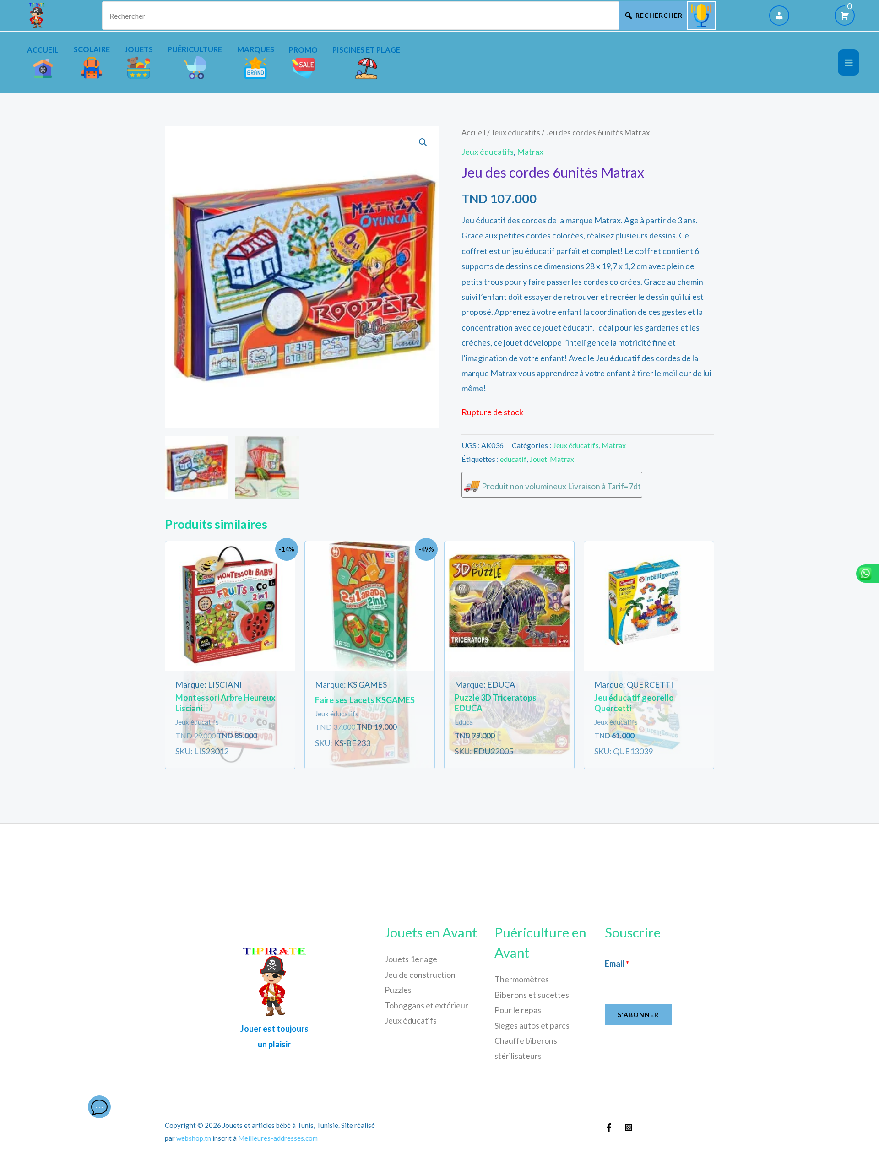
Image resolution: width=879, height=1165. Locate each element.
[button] (423, 142)
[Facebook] (609, 1127)
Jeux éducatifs (515, 132)
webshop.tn (193, 1138)
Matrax (530, 151)
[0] (844, 15)
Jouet (538, 459)
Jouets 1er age (411, 959)
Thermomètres (521, 979)
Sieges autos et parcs (532, 1025)
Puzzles (398, 990)
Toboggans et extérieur (426, 1005)
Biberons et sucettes (531, 995)
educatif (513, 459)
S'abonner (638, 1015)
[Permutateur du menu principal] (848, 62)
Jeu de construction (420, 975)
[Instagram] (628, 1127)
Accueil (473, 132)
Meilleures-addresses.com (278, 1138)
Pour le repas (517, 1010)
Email (617, 964)
